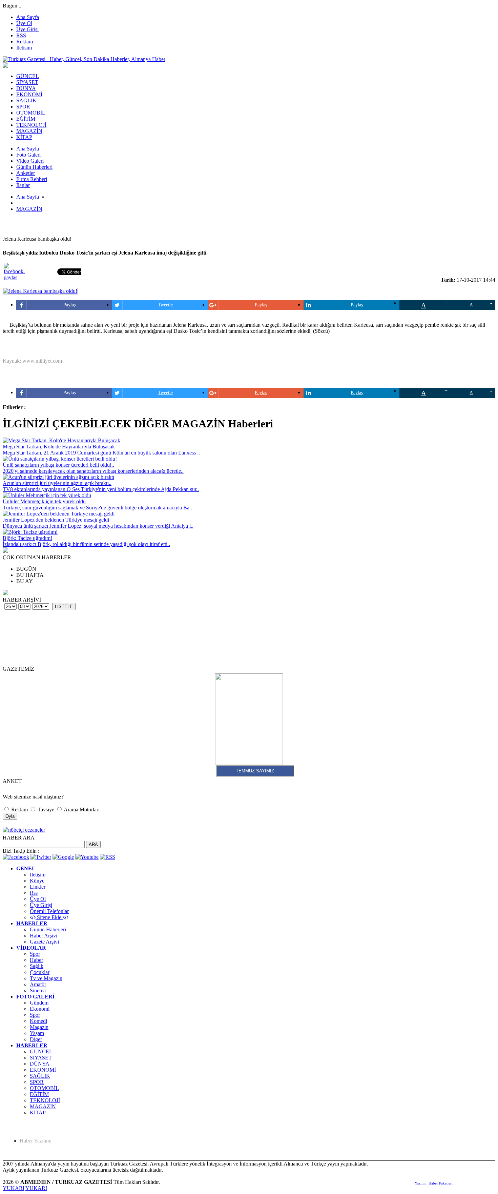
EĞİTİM (39, 1094)
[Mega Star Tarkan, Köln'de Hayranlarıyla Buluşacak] (61, 440)
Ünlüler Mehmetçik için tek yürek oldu (44, 501)
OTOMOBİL (44, 1088)
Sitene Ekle (49, 917)
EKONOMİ (43, 1070)
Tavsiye (46, 809)
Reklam (24, 41)
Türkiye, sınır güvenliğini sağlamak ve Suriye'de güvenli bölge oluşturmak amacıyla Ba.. (97, 507)
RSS (21, 35)
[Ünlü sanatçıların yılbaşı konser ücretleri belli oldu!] (60, 459)
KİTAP (38, 1112)
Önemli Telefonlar (49, 911)
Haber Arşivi (43, 935)
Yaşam (37, 1033)
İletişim (37, 874)
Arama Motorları (81, 809)
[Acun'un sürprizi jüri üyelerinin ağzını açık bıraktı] (58, 477)
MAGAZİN (29, 209)
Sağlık (36, 966)
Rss (34, 893)
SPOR (37, 1082)
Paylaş (69, 304)
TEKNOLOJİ (45, 1100)
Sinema (38, 990)
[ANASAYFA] (84, 59)
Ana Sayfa (27, 17)
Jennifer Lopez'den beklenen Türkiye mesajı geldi (56, 520)
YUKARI (13, 1188)
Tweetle (165, 304)
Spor (35, 954)
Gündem (39, 1003)
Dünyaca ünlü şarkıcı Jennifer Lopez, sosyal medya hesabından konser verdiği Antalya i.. (98, 526)
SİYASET (41, 1057)
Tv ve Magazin (46, 978)
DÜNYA (39, 1064)
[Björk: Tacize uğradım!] (30, 532)
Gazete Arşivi (44, 942)
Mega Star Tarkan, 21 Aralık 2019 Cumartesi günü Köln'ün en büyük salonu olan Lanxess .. (101, 453)
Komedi (38, 1021)
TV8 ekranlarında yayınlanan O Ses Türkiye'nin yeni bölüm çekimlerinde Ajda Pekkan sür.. (101, 489)
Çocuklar (39, 972)
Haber (36, 960)
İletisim (24, 47)
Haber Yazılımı (35, 1141)
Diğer (36, 1039)
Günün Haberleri (48, 929)
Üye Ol (24, 23)
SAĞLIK (40, 1076)
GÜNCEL (41, 1051)
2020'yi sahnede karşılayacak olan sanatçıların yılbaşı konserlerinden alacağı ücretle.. (93, 471)
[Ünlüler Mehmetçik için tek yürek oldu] (47, 495)
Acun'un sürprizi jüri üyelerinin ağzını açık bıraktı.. (57, 483)
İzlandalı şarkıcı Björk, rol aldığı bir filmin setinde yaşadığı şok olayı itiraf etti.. (86, 544)
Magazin (39, 1027)
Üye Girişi (27, 29)
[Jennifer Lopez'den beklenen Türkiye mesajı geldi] (59, 514)
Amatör (38, 984)
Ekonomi (39, 1009)
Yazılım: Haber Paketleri (434, 1183)
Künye (37, 881)
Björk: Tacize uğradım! (27, 538)
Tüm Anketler (13, 786)
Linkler (37, 887)
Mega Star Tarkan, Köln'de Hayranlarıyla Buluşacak (59, 446)
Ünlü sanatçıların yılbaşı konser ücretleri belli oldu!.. (58, 465)
